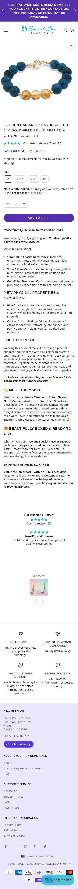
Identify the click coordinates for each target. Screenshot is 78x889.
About (7, 763)
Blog (6, 774)
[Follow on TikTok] (45, 846)
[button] (36, 601)
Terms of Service (14, 836)
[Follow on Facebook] (6, 846)
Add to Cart (39, 217)
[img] (39, 520)
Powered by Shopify (57, 864)
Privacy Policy (12, 824)
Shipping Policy (13, 796)
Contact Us (10, 791)
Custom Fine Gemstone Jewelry (23, 768)
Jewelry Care (12, 807)
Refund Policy (12, 830)
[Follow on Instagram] (15, 846)
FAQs (7, 802)
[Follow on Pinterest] (35, 846)
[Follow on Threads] (25, 846)
